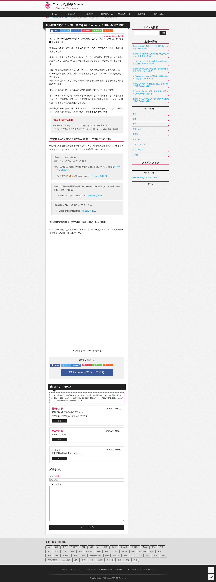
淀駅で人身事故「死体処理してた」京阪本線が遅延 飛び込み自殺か (150, 85)
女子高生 (66, 555)
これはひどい (137, 555)
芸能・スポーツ (139, 129)
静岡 (49, 555)
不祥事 (135, 134)
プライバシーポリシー (133, 569)
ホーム (54, 14)
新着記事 (71, 14)
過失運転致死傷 (95, 555)
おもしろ (136, 139)
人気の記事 (89, 14)
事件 (134, 114)
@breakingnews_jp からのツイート (144, 178)
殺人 (64, 547)
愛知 (153, 547)
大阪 (83, 547)
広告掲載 (141, 14)
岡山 (163, 555)
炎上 (75, 555)
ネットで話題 (102, 547)
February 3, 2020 (99, 176)
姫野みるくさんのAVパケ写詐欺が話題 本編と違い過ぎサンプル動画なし (151, 77)
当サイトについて (76, 569)
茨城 (56, 555)
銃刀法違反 (66, 560)
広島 (152, 551)
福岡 (106, 551)
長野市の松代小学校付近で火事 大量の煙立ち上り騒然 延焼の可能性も (150, 92)
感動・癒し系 (138, 150)
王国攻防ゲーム (107, 14)
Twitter (145, 547)
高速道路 (142, 551)
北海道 (115, 551)
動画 (107, 555)
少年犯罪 (116, 555)
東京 (49, 547)
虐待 (127, 560)
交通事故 (135, 547)
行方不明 (110, 560)
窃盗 (125, 555)
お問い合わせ (159, 14)
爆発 (91, 560)
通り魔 (124, 551)
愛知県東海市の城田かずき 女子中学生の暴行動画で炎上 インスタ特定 (150, 70)
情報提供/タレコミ (105, 569)
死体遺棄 (89, 551)
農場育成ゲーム (124, 14)
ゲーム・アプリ (139, 144)
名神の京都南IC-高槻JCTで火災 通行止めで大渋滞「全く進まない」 (151, 47)
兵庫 (80, 551)
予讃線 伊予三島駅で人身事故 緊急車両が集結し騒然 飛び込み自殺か (151, 100)
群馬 (83, 560)
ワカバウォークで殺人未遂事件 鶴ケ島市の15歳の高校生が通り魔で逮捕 (150, 62)
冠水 (76, 560)
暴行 (147, 555)
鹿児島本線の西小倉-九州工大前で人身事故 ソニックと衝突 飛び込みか (151, 55)
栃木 (155, 555)
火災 (56, 551)
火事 (91, 547)
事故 (134, 119)
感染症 (100, 560)
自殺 (161, 547)
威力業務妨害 (52, 560)
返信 (59, 421)
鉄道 (56, 547)
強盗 (83, 555)
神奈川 (114, 547)
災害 (134, 124)
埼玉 (49, 551)
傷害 (72, 551)
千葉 (64, 551)
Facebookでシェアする (88, 372)
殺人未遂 (124, 547)
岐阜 (119, 560)
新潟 (135, 560)
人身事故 (74, 547)
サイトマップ (149, 569)
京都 (159, 551)
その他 (135, 155)
